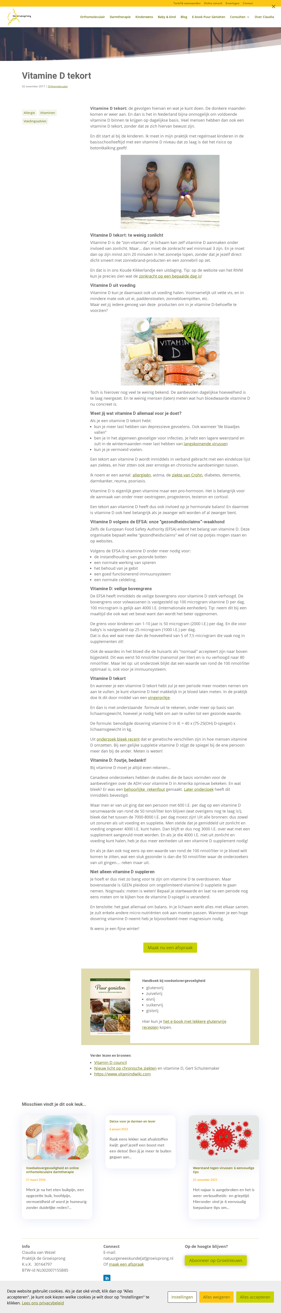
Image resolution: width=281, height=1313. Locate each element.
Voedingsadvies (35, 121)
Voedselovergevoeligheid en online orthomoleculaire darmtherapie (52, 1170)
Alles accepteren (255, 1297)
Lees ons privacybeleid (43, 1303)
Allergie (29, 113)
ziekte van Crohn (187, 475)
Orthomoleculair (92, 17)
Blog (184, 17)
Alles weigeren (216, 1297)
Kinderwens (144, 17)
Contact (248, 3)
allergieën (142, 475)
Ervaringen (233, 3)
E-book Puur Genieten (208, 17)
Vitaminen (47, 113)
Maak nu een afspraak (170, 947)
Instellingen (182, 1297)
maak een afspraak (126, 1264)
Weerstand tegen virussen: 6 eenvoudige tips (223, 1170)
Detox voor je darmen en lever (132, 1121)
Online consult (213, 3)
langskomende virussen (206, 443)
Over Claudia (264, 17)
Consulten (237, 17)
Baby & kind (167, 17)
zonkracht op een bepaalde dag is (170, 276)
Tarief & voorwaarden (187, 3)
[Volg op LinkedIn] (106, 1278)
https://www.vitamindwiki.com (122, 1074)
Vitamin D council (110, 1062)
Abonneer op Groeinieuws (215, 1260)
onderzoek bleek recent (118, 739)
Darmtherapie (120, 17)
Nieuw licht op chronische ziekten (125, 1068)
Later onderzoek (199, 789)
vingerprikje (159, 697)
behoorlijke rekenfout (144, 789)
